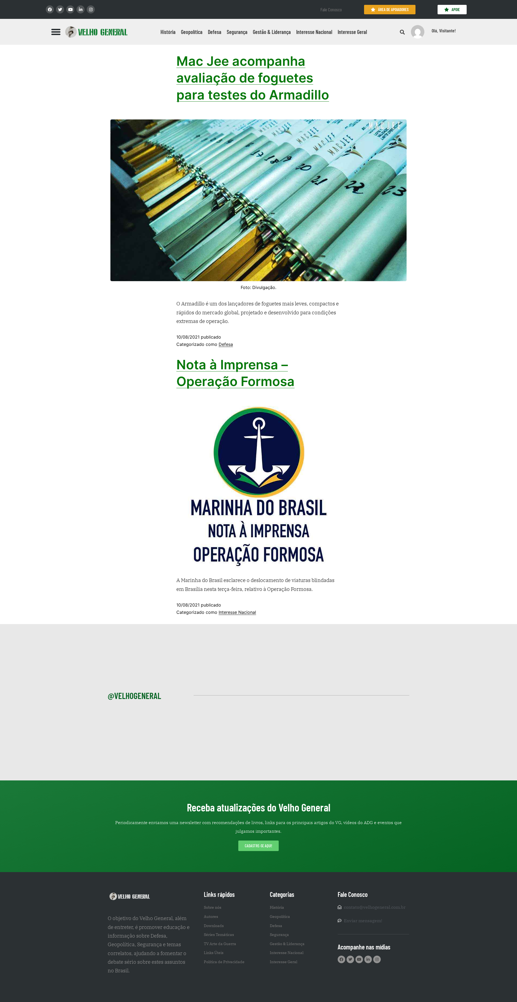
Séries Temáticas (219, 934)
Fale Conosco (331, 9)
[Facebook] (50, 9)
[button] (56, 31)
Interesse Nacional (314, 32)
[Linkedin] (80, 9)
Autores (211, 916)
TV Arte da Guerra (220, 943)
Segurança (237, 32)
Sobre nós (212, 907)
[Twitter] (60, 9)
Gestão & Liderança (272, 32)
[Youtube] (70, 9)
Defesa (214, 32)
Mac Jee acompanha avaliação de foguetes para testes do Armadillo (252, 78)
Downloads (214, 925)
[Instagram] (91, 9)
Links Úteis (213, 952)
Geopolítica (191, 32)
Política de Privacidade (224, 961)
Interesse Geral (352, 32)
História (168, 32)
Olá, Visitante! (444, 30)
